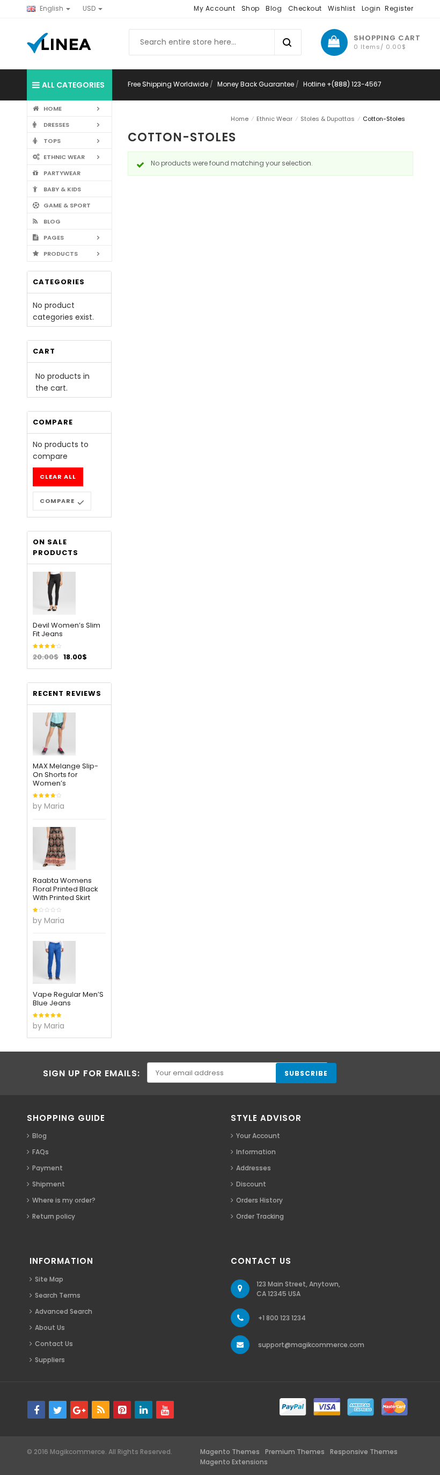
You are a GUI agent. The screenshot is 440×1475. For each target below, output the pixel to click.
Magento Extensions (234, 1461)
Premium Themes (295, 1451)
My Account (214, 8)
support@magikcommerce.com (311, 1344)
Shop (250, 8)
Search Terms (57, 1295)
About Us (50, 1327)
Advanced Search (63, 1311)
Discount (251, 1184)
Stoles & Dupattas (327, 118)
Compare (57, 501)
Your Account (258, 1135)
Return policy (53, 1216)
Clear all (58, 476)
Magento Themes (230, 1451)
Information (256, 1151)
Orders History (259, 1200)
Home (239, 118)
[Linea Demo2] (59, 43)
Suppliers (50, 1359)
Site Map (49, 1279)
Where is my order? (64, 1200)
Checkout (305, 8)
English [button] (51, 8)
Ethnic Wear (274, 118)
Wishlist (341, 8)
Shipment (48, 1184)
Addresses (253, 1167)
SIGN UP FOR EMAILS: (91, 1073)
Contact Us (54, 1343)
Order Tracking (260, 1216)
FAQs (40, 1151)
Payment (47, 1167)
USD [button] (90, 8)
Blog (274, 8)
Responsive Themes (364, 1451)
